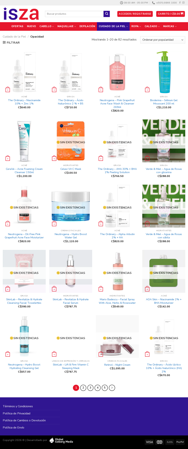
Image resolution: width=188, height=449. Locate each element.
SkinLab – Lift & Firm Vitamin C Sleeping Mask (71, 366)
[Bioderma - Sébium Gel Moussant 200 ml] (163, 72)
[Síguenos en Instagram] (183, 2)
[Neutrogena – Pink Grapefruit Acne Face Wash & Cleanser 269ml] (117, 72)
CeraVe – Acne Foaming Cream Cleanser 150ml (24, 170)
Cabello (45, 26)
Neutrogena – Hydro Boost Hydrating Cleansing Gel (24, 366)
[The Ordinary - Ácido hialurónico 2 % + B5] (70, 72)
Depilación (87, 26)
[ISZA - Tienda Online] (21, 14)
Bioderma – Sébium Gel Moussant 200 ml (164, 102)
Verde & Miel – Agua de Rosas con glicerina (164, 170)
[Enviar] (107, 14)
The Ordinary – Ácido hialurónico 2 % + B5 (70, 102)
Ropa (135, 26)
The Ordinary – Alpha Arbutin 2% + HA (117, 235)
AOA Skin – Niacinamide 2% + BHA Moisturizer (164, 301)
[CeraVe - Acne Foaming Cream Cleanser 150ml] (24, 140)
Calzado (151, 26)
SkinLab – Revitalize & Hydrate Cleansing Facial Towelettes (24, 301)
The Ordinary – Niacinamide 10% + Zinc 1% (24, 102)
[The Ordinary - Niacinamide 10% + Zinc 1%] (24, 72)
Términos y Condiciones (18, 406)
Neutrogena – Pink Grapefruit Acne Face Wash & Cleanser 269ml (117, 104)
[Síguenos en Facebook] (180, 2)
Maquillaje (65, 26)
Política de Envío (13, 428)
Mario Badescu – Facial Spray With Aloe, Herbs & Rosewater (117, 301)
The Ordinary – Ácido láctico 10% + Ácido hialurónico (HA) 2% (164, 368)
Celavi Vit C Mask (70, 169)
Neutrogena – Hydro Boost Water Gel (71, 235)
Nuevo (31, 26)
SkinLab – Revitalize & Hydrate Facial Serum (71, 301)
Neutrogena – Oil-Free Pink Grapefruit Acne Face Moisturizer (24, 235)
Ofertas (17, 26)
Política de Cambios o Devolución (24, 420)
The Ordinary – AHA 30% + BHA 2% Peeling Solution (117, 170)
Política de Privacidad (16, 413)
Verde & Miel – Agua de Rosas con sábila (164, 235)
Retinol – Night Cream (117, 365)
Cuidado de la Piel (112, 26)
